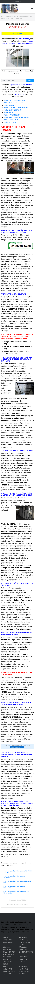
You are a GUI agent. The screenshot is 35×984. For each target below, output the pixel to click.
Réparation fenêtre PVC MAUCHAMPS (8, 939)
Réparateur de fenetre (16, 16)
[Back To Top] (30, 980)
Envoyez (30, 80)
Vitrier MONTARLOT (11, 120)
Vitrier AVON (8, 112)
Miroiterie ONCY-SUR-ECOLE (17, 900)
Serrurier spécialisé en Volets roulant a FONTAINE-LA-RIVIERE (17, 872)
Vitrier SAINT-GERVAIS (12, 110)
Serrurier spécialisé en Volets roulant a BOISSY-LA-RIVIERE (17, 882)
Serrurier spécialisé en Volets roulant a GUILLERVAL (14, 877)
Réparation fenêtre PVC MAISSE (23, 959)
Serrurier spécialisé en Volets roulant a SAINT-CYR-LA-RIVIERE (16, 892)
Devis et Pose (5, 16)
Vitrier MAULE (9, 105)
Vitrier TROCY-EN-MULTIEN (14, 100)
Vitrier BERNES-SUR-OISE (13, 103)
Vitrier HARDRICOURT (12, 115)
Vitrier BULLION (10, 122)
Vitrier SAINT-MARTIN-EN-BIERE (16, 117)
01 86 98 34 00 (17, 1)
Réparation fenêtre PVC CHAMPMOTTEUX (26, 949)
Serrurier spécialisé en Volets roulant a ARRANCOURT (14, 887)
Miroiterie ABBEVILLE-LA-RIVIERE (17, 904)
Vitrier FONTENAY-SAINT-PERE (16, 108)
